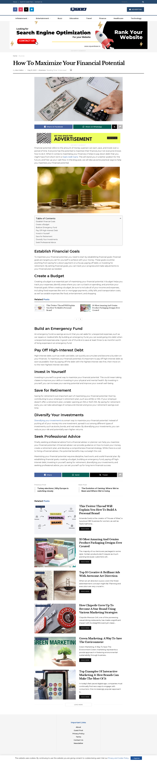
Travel (89, 18)
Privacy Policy (78, 734)
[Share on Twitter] (114, 127)
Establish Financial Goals (45, 221)
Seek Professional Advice (46, 242)
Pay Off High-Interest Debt (47, 230)
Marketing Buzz (43, 606)
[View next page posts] (80, 319)
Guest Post (78, 730)
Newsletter (78, 743)
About (78, 727)
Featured (40, 506)
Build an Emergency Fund (46, 227)
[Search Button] (142, 2)
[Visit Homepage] (78, 9)
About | (16, 2)
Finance (102, 18)
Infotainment (21, 18)
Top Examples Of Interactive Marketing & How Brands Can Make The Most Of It (99, 675)
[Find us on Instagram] (21, 9)
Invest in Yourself (43, 233)
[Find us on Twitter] (26, 9)
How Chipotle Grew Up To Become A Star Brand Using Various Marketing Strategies (98, 609)
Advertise (136, 9)
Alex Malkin (19, 70)
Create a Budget (42, 224)
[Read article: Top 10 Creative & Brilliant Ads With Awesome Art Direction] (55, 585)
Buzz (60, 18)
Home (15, 56)
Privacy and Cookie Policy (118, 758)
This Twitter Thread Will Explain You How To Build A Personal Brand (60, 307)
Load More (78, 704)
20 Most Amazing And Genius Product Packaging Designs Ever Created (106, 307)
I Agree (136, 758)
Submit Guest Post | (26, 2)
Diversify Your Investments (47, 239)
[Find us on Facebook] (15, 9)
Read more (86, 528)
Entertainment (42, 18)
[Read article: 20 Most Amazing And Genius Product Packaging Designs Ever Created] (85, 308)
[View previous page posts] (76, 319)
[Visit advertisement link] (78, 35)
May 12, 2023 (32, 70)
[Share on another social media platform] (120, 127)
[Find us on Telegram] (32, 9)
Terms (78, 737)
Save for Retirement (44, 236)
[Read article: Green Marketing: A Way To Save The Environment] (55, 651)
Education (74, 18)
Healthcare (118, 18)
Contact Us (38, 2)
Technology (136, 18)
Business (21, 56)
